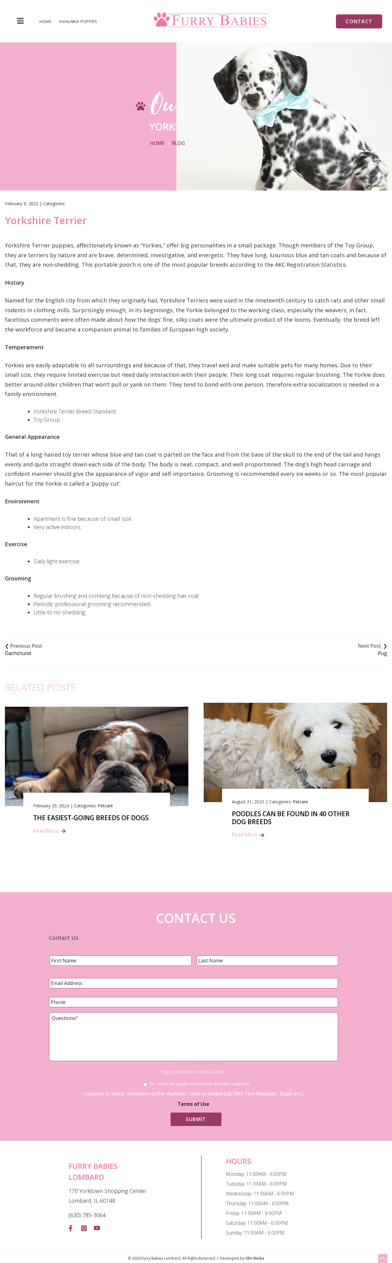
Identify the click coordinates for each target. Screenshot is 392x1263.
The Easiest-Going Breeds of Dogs (91, 818)
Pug (382, 653)
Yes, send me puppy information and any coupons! (199, 1084)
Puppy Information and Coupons (193, 1072)
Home (45, 22)
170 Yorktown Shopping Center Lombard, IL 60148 (107, 1195)
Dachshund (18, 653)
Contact (359, 21)
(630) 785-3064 (87, 1215)
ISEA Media (254, 1258)
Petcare (105, 806)
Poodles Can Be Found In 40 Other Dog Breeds (291, 817)
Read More (46, 831)
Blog (178, 143)
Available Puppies (78, 22)
